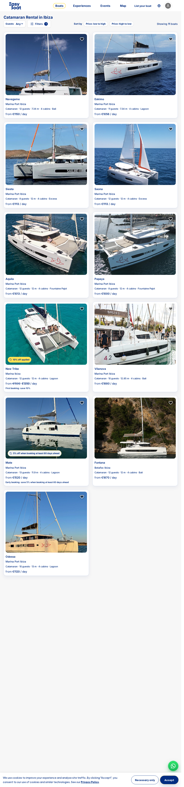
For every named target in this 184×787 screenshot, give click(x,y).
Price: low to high (96, 23)
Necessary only (145, 779)
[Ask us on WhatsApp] (173, 766)
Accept (169, 779)
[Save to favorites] (82, 39)
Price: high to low (122, 23)
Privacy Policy (90, 781)
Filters (41, 23)
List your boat (142, 5)
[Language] (159, 5)
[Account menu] (168, 6)
